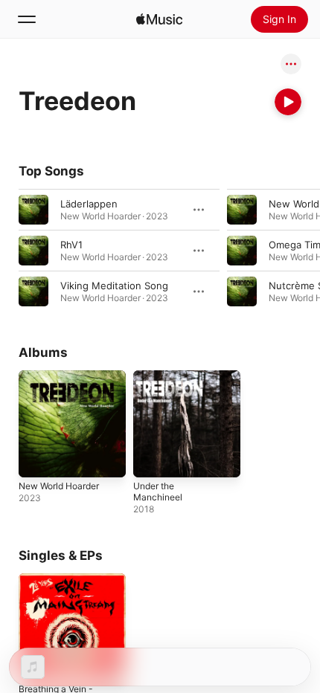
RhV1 (71, 245)
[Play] (288, 101)
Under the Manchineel (157, 491)
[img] (159, 19)
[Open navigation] (26, 19)
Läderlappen (89, 204)
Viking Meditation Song (114, 285)
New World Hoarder (59, 485)
